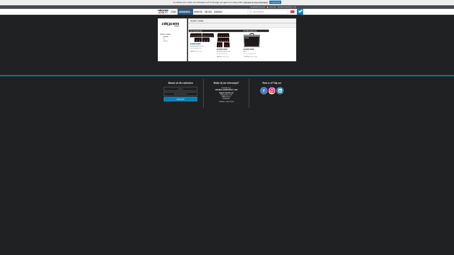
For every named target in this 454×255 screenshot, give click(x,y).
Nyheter (198, 12)
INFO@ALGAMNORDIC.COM (287, 7)
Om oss (208, 12)
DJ (164, 39)
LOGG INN (272, 7)
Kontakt (218, 12)
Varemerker (185, 12)
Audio (165, 36)
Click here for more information (256, 2)
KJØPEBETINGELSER (258, 7)
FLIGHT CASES (165, 34)
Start (173, 12)
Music (165, 41)
